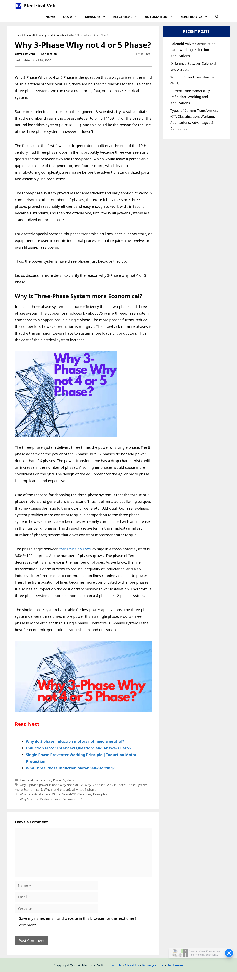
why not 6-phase (84, 789)
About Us (132, 965)
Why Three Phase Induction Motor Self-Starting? (70, 768)
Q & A (67, 16)
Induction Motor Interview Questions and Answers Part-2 (78, 748)
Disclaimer (175, 965)
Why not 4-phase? (57, 789)
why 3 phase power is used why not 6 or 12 (51, 785)
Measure (93, 16)
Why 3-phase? (94, 785)
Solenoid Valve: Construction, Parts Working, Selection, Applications (193, 50)
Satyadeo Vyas (25, 53)
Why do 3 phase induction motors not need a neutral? (75, 741)
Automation (156, 16)
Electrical (122, 16)
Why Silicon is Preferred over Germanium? (51, 799)
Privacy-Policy (153, 965)
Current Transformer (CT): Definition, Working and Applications (190, 97)
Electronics (191, 16)
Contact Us (113, 965)
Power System (44, 35)
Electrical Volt (40, 5)
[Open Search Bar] (216, 16)
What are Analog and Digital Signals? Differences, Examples (63, 794)
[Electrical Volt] (18, 5)
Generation (60, 35)
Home (50, 16)
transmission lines (75, 548)
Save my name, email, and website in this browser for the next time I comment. (77, 922)
